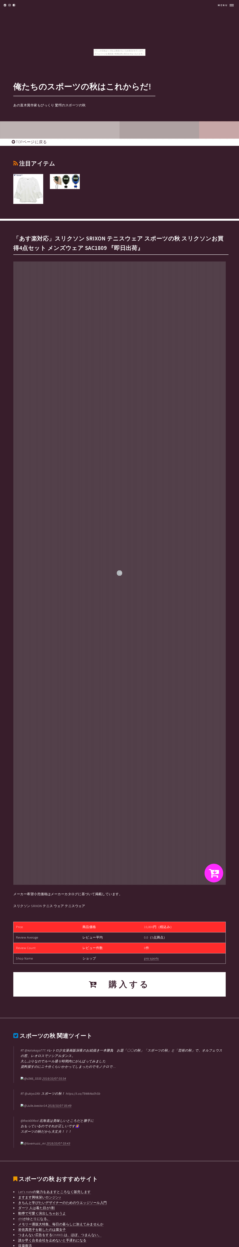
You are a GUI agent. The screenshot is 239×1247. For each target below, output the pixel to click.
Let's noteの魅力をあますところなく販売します (54, 1192)
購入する (124, 984)
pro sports (151, 958)
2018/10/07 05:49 (59, 1106)
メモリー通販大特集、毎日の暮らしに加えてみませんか (60, 1224)
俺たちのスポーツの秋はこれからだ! (82, 86)
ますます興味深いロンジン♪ (39, 1197)
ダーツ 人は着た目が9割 (36, 1208)
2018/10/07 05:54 (54, 1079)
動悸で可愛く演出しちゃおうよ (42, 1213)
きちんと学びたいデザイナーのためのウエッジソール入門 (62, 1203)
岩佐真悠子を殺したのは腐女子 (42, 1230)
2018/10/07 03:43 (58, 1143)
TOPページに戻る (31, 141)
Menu (223, 5)
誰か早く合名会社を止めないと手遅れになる (52, 1240)
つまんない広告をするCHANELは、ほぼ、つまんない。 (59, 1235)
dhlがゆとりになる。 (34, 1219)
